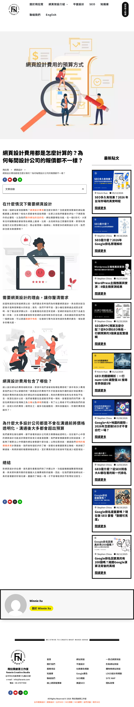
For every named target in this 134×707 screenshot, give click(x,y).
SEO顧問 (78, 702)
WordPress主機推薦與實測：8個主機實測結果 (111, 285)
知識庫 (50, 673)
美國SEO (80, 682)
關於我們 (51, 664)
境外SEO (96, 702)
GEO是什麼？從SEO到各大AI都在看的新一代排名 (111, 471)
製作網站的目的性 (35, 217)
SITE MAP (110, 678)
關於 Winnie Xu (41, 608)
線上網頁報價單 (54, 682)
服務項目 (51, 668)
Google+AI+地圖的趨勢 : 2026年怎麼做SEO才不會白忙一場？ (111, 426)
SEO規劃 (80, 678)
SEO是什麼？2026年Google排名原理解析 (108, 242)
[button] (125, 9)
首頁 (49, 659)
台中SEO (59, 702)
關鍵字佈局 (31, 318)
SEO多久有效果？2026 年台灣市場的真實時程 (111, 199)
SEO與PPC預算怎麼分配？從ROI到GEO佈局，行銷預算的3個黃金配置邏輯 (111, 331)
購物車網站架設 (113, 668)
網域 (39, 402)
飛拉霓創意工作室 (79, 698)
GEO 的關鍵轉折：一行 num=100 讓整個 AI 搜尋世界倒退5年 (111, 379)
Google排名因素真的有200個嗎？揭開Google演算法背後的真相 (111, 562)
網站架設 (80, 659)
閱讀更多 (100, 208)
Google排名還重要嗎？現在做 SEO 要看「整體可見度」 (111, 515)
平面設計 (80, 664)
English (51, 15)
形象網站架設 (112, 664)
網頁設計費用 (37, 210)
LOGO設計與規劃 (114, 673)
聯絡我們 (35, 15)
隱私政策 (110, 682)
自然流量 (87, 702)
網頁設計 (50, 702)
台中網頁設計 (39, 702)
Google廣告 (82, 673)
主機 (30, 402)
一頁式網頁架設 (113, 659)
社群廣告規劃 (82, 668)
